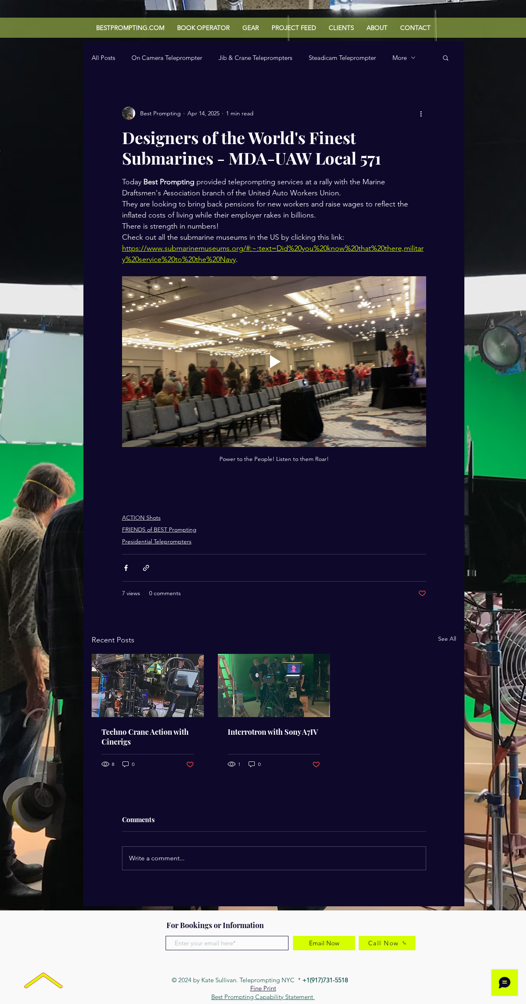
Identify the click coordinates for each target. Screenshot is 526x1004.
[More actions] (421, 113)
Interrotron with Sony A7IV (273, 732)
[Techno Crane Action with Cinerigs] (148, 685)
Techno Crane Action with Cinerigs (145, 737)
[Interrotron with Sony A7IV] (274, 685)
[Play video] (274, 361)
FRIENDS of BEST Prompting (159, 529)
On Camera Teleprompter (167, 58)
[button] (446, 57)
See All (447, 638)
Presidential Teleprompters (156, 541)
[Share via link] (146, 568)
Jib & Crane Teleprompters (255, 58)
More (399, 58)
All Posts (103, 58)
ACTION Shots (141, 517)
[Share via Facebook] (126, 568)
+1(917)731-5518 (326, 980)
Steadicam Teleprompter (342, 58)
